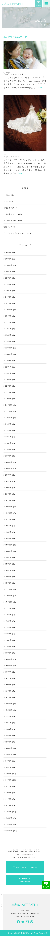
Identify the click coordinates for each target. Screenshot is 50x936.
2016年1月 (8, 697)
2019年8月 (8, 519)
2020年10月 (8, 469)
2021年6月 (8, 437)
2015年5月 (8, 723)
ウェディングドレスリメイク (15, 233)
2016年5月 (8, 678)
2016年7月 (8, 672)
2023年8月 (8, 316)
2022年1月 (8, 399)
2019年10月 (8, 513)
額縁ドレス (8, 227)
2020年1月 (8, 500)
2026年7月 (8, 252)
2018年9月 (8, 558)
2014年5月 (8, 786)
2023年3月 (8, 335)
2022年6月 (8, 373)
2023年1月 (8, 341)
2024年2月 (8, 297)
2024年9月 (8, 291)
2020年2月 (8, 494)
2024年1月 (8, 303)
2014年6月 (8, 780)
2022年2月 (8, 392)
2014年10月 (8, 755)
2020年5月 (8, 488)
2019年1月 (8, 538)
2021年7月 (8, 430)
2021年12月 (8, 405)
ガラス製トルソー (11, 214)
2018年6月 (8, 570)
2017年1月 (8, 653)
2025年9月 (8, 272)
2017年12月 (8, 589)
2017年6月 (8, 621)
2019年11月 (8, 507)
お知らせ (7, 195)
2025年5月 (8, 278)
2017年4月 (8, 634)
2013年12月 (8, 818)
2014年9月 (8, 761)
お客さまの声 (9, 208)
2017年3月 (8, 640)
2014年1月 (8, 812)
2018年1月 (8, 583)
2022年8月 (8, 361)
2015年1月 (8, 742)
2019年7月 (8, 526)
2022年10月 (8, 354)
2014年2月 (8, 805)
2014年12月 (8, 748)
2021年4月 (8, 449)
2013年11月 (8, 824)
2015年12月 (8, 704)
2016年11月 (8, 666)
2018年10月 (8, 551)
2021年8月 (8, 424)
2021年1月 (8, 456)
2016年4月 (8, 685)
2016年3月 (8, 691)
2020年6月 (8, 481)
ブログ (6, 201)
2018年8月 (8, 564)
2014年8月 (8, 767)
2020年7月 (8, 475)
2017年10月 (8, 602)
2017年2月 (8, 647)
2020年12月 (8, 462)
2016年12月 (8, 659)
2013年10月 (8, 831)
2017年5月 (8, 627)
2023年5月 (8, 329)
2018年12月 (8, 545)
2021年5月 (8, 443)
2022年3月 (8, 386)
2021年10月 (8, 418)
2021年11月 (8, 411)
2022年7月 (8, 367)
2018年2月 (8, 577)
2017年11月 (8, 596)
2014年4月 (8, 793)
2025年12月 (8, 265)
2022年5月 (8, 380)
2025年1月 (8, 284)
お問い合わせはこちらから (25, 867)
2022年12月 (8, 348)
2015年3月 (8, 735)
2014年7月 (8, 774)
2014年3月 (8, 799)
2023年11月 (8, 310)
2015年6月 (8, 716)
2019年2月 (8, 532)
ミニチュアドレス (11, 220)
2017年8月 (8, 608)
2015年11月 (8, 710)
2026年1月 (8, 259)
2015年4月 (8, 729)
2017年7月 (8, 615)
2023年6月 (8, 322)
